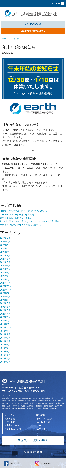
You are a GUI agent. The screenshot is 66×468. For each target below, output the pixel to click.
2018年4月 (5, 358)
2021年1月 (5, 283)
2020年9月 (5, 296)
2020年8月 (5, 300)
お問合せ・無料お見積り (34, 31)
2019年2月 (5, 348)
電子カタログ (12, 425)
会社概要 (10, 422)
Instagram (46, 463)
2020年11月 (6, 290)
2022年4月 (5, 238)
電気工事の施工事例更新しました (16, 218)
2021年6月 (5, 265)
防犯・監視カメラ (45, 419)
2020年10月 (6, 293)
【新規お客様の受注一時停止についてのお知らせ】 (24, 211)
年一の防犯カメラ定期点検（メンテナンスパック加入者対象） (30, 221)
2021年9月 (5, 255)
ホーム (4, 39)
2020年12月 (6, 286)
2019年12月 (6, 324)
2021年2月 (5, 279)
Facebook (14, 463)
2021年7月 (5, 262)
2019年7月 (5, 338)
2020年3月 (5, 317)
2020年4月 (5, 314)
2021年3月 (5, 276)
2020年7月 (5, 303)
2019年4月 (5, 344)
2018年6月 (5, 351)
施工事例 (10, 418)
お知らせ (10, 415)
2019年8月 (5, 334)
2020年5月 (5, 310)
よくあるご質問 (13, 429)
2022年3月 (5, 241)
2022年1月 (5, 245)
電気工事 (41, 429)
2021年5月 (5, 269)
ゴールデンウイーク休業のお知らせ (17, 214)
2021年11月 (6, 252)
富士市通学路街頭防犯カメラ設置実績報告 (20, 225)
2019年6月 (5, 341)
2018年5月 (5, 355)
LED (39, 425)
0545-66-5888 (34, 24)
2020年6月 (5, 307)
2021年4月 (5, 272)
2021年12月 (6, 248)
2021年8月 (5, 259)
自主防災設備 (43, 422)
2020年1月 (5, 320)
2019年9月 (5, 331)
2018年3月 (5, 362)
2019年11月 (6, 327)
